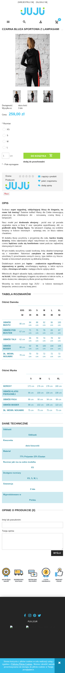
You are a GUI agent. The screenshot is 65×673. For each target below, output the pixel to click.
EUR (35, 621)
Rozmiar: (6, 123)
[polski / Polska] (18, 627)
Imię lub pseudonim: (11, 519)
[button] (8, 22)
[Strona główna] (32, 11)
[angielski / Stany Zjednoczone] (40, 627)
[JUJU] (17, 186)
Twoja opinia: (8, 531)
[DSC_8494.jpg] (48, 96)
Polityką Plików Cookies (21, 664)
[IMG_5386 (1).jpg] (17, 96)
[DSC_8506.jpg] (32, 96)
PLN (30, 621)
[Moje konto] (40, 22)
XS (8, 129)
